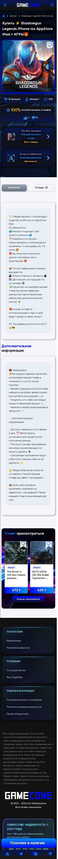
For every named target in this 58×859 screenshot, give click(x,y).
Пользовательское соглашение (24, 700)
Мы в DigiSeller (15, 677)
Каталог (13, 16)
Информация (14, 641)
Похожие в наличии (27, 843)
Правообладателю (18, 714)
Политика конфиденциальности (24, 707)
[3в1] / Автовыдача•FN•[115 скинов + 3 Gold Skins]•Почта (40, 577)
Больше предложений (28, 599)
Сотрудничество (16, 670)
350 (16, 589)
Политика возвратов (18, 648)
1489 (41, 589)
